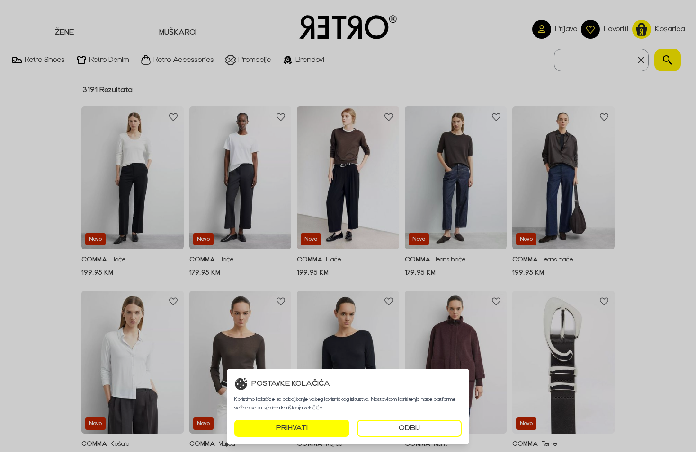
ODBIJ (409, 428)
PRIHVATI (292, 428)
